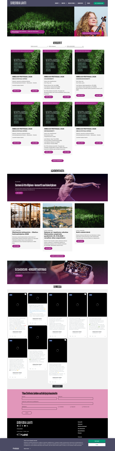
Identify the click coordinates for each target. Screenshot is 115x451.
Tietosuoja (80, 437)
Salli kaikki (97, 441)
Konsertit (57, 3)
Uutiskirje (61, 406)
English (88, 3)
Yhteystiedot (20, 428)
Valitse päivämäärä (71, 46)
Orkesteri (63, 3)
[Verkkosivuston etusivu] (18, 3)
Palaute (80, 433)
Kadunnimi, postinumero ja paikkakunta (30, 401)
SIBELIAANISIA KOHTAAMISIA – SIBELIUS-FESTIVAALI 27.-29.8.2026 (25, 32)
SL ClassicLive (81, 428)
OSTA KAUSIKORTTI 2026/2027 (91, 33)
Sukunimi (60, 396)
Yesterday (40, 319)
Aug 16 (60, 378)
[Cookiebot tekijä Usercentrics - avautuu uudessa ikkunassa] (16, 449)
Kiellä (97, 444)
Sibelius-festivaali (71, 3)
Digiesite (73, 406)
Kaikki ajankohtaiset (57, 256)
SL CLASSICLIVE (99, 3)
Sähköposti (24, 406)
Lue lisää (34, 90)
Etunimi (24, 396)
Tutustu (18, 275)
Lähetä (26, 413)
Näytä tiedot (26, 448)
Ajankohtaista (80, 3)
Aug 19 (80, 333)
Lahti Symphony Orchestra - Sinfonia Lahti (17, 331)
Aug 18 (99, 333)
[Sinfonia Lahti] (47, 422)
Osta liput (17, 90)
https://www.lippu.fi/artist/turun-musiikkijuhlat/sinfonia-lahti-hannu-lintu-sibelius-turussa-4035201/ (37, 311)
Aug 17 (40, 365)
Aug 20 (60, 333)
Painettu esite (86, 406)
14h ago (20, 333)
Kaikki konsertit (57, 160)
